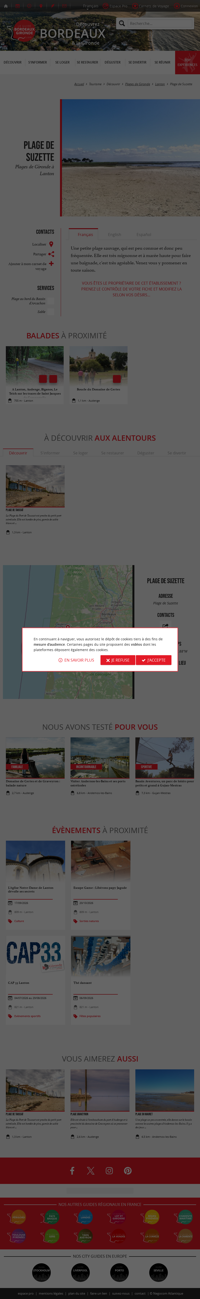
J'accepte (157, 660)
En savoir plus (79, 660)
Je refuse (120, 660)
